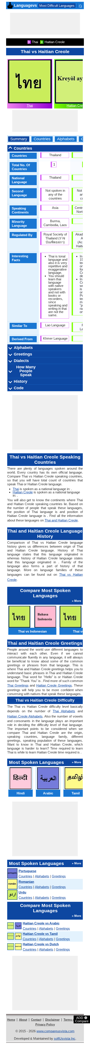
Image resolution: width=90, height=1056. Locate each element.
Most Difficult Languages (56, 5)
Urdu (22, 892)
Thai (30, 105)
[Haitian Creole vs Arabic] (14, 925)
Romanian (26, 881)
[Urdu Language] (12, 895)
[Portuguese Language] (12, 873)
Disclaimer (52, 1019)
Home (11, 1019)
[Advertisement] (45, 24)
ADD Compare (81, 1019)
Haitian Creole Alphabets (25, 716)
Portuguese (27, 871)
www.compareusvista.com (55, 1031)
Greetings (59, 876)
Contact (36, 1019)
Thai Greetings (18, 685)
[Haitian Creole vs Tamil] (14, 936)
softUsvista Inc (64, 1038)
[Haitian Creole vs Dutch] (14, 946)
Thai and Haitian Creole (61, 520)
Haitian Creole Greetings (54, 685)
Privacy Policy (45, 1024)
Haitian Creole (77, 105)
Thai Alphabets (64, 711)
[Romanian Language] (12, 884)
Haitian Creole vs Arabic (41, 923)
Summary (18, 139)
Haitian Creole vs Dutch (41, 944)
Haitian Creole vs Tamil (40, 934)
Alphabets (65, 139)
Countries (42, 139)
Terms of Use (72, 1019)
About (23, 1019)
